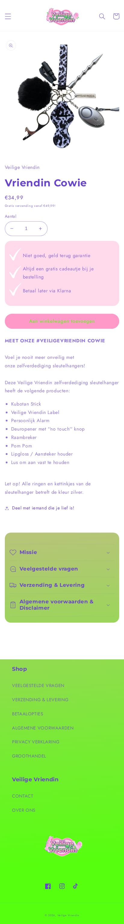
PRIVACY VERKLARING (35, 742)
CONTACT (22, 796)
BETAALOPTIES (27, 714)
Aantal (11, 216)
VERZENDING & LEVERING (40, 699)
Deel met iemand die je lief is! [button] (43, 508)
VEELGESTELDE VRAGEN (38, 685)
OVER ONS (24, 810)
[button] (8, 16)
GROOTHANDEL (29, 756)
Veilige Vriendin (68, 915)
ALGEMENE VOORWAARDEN (43, 728)
